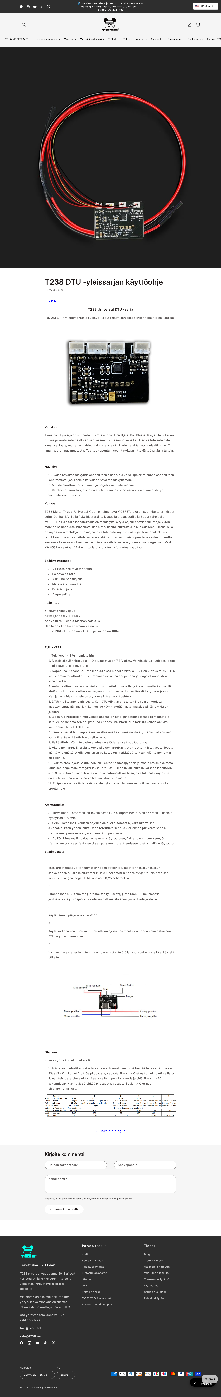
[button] (24, 25)
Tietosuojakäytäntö (94, 1273)
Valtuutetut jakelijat (157, 1273)
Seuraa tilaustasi (93, 1260)
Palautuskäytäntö (93, 1266)
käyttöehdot (152, 1285)
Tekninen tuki (91, 1292)
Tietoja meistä (153, 1260)
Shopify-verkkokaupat (47, 1387)
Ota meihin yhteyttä (157, 1266)
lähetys (86, 1279)
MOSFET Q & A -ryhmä (96, 1298)
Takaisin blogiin (113, 1131)
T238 (32, 1387)
